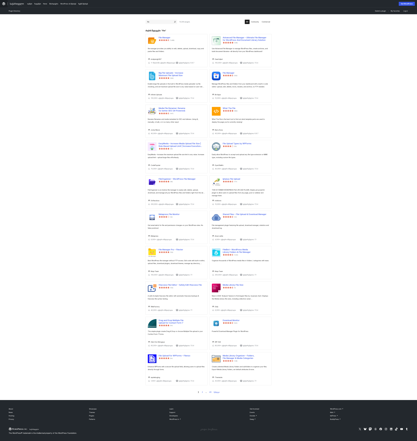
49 (210, 392)
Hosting (11, 416)
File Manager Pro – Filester (171, 249)
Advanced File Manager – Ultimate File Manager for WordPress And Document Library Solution (244, 38)
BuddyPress (335, 419)
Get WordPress (407, 4)
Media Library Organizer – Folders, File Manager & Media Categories (238, 356)
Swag (253, 419)
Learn (171, 409)
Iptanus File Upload (231, 179)
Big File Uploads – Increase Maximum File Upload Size (171, 74)
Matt (332, 412)
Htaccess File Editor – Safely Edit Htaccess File (180, 285)
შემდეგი (217, 392)
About (11, 409)
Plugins (91, 416)
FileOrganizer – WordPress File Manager (177, 179)
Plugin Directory (14, 11)
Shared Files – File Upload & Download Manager (244, 214)
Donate (253, 416)
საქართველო (34, 429)
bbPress (334, 416)
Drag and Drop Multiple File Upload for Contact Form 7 (171, 321)
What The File (229, 108)
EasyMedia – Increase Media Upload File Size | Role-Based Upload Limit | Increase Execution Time (180, 144)
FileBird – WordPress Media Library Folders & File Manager (237, 250)
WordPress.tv (175, 419)
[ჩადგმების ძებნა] (175, 22)
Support (172, 412)
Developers (173, 416)
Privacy (11, 419)
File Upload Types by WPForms (237, 143)
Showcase (93, 409)
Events (252, 412)
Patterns (92, 419)
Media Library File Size (233, 285)
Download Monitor (231, 320)
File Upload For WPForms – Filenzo (174, 355)
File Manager (164, 37)
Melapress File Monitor (169, 214)
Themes (92, 412)
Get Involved (254, 409)
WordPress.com (336, 409)
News (11, 412)
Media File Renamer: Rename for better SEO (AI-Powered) (172, 109)
